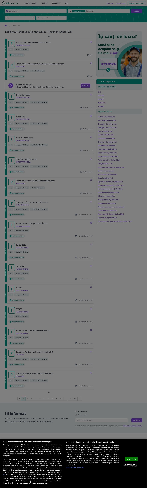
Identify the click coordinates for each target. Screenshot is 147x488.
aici (4, 474)
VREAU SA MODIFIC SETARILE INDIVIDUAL (131, 465)
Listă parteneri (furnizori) (75, 467)
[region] (73, 463)
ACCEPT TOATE (131, 459)
